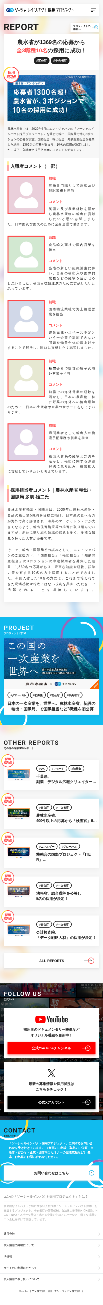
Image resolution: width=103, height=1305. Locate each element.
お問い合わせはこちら (51, 1173)
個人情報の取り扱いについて (22, 1279)
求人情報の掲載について (19, 1245)
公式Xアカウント (51, 1102)
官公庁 (42, 60)
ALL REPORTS (51, 961)
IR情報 (8, 1256)
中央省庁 (61, 60)
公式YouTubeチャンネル (51, 1048)
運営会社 (9, 1233)
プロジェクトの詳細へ (81, 27)
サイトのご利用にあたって (20, 1267)
